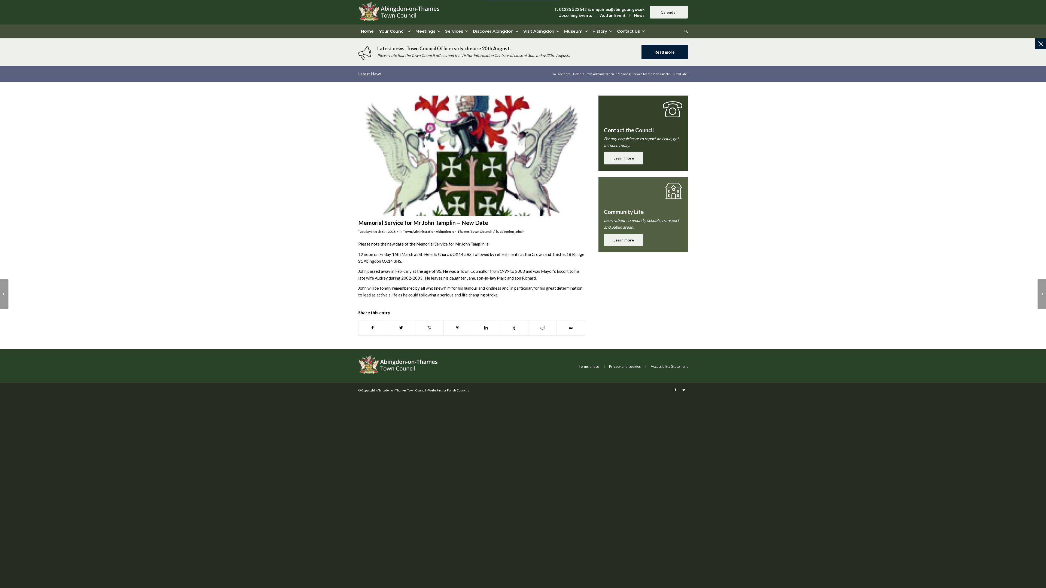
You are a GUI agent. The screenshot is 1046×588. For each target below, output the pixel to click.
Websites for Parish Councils (448, 390)
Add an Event (613, 15)
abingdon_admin (512, 231)
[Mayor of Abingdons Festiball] (4, 294)
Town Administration (419, 231)
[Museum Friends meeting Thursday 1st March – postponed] (1042, 294)
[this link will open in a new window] (372, 327)
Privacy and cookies (625, 366)
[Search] (685, 31)
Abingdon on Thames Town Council (401, 390)
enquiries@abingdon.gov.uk (618, 9)
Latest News (370, 73)
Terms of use (589, 366)
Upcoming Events (575, 15)
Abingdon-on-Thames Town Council (463, 231)
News (639, 15)
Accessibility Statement (669, 366)
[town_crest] (471, 156)
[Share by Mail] (571, 327)
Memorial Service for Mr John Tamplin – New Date (423, 222)
